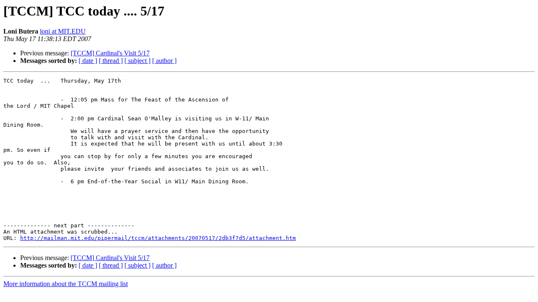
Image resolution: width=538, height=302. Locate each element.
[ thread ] (111, 60)
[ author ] (164, 60)
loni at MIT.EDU (63, 31)
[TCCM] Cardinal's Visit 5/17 (110, 53)
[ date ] (88, 60)
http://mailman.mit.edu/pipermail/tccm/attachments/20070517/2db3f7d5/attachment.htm (158, 238)
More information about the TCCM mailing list (65, 283)
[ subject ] (137, 60)
